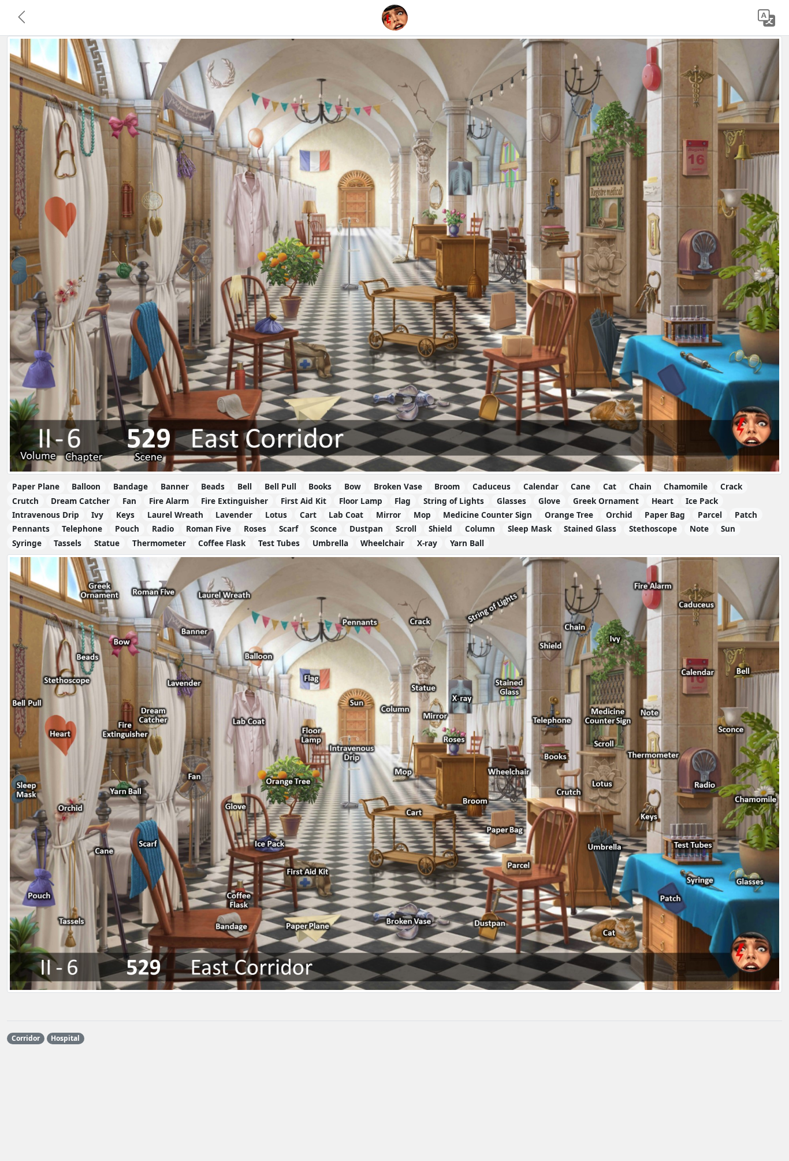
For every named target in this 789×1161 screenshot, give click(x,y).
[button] (22, 18)
